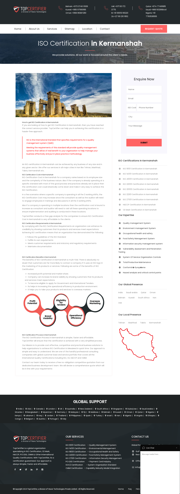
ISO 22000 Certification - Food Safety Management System (93, 455)
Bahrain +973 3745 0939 (77, 6)
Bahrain (121, 297)
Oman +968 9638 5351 (76, 13)
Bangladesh (32, 412)
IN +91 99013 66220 (119, 13)
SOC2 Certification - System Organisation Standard (91, 465)
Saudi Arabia (147, 408)
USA (29, 408)
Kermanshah (155, 322)
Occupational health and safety (138, 233)
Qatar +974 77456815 (156, 6)
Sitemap (70, 28)
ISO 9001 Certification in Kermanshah (140, 168)
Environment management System (139, 228)
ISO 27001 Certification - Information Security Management (94, 458)
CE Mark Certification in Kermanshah (140, 209)
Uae (120, 302)
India (120, 292)
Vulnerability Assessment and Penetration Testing (139, 250)
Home (17, 28)
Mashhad (132, 322)
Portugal (53, 419)
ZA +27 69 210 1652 (119, 16)
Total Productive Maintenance (137, 262)
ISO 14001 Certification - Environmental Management (91, 448)
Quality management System (137, 223)
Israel (109, 415)
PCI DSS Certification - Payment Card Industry (88, 461)
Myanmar (47, 412)
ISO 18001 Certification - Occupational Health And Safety (92, 451)
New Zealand (86, 408)
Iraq (40, 415)
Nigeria (151, 412)
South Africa (143, 297)
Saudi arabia (131, 292)
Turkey (99, 415)
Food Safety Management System (139, 238)
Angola (139, 415)
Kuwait (132, 297)
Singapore (117, 408)
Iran (154, 297)
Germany (61, 412)
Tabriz (143, 322)
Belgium (29, 419)
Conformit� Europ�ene (134, 267)
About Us (34, 28)
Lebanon (29, 415)
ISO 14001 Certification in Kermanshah (140, 173)
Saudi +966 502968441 (156, 9)
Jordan (50, 415)
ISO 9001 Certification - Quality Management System (91, 445)
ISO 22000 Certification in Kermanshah (141, 184)
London (51, 408)
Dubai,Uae (132, 408)
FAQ (138, 489)
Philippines (76, 415)
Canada (39, 408)
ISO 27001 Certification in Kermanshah (140, 199)
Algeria (128, 415)
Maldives (94, 412)
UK (61, 408)
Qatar (143, 292)
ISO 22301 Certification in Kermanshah (140, 194)
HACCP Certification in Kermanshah (139, 204)
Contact (105, 28)
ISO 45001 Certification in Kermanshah (140, 179)
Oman (153, 292)
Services (52, 28)
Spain (88, 415)
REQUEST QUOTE (154, 28)
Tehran (121, 322)
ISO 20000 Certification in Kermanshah (141, 189)
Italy (64, 419)
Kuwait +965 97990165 (76, 9)
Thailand (62, 415)
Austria (41, 419)
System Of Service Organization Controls (142, 257)
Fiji (84, 412)
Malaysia (74, 412)
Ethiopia (151, 415)
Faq (130, 489)
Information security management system (143, 243)
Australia (71, 408)
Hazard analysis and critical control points (142, 272)
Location (87, 28)
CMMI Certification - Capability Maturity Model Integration (93, 468)
